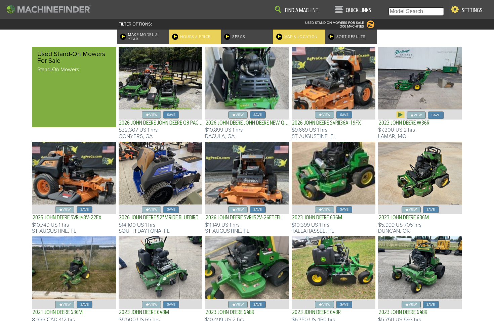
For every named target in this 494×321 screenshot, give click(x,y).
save (171, 114)
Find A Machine (301, 10)
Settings (472, 10)
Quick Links (358, 10)
